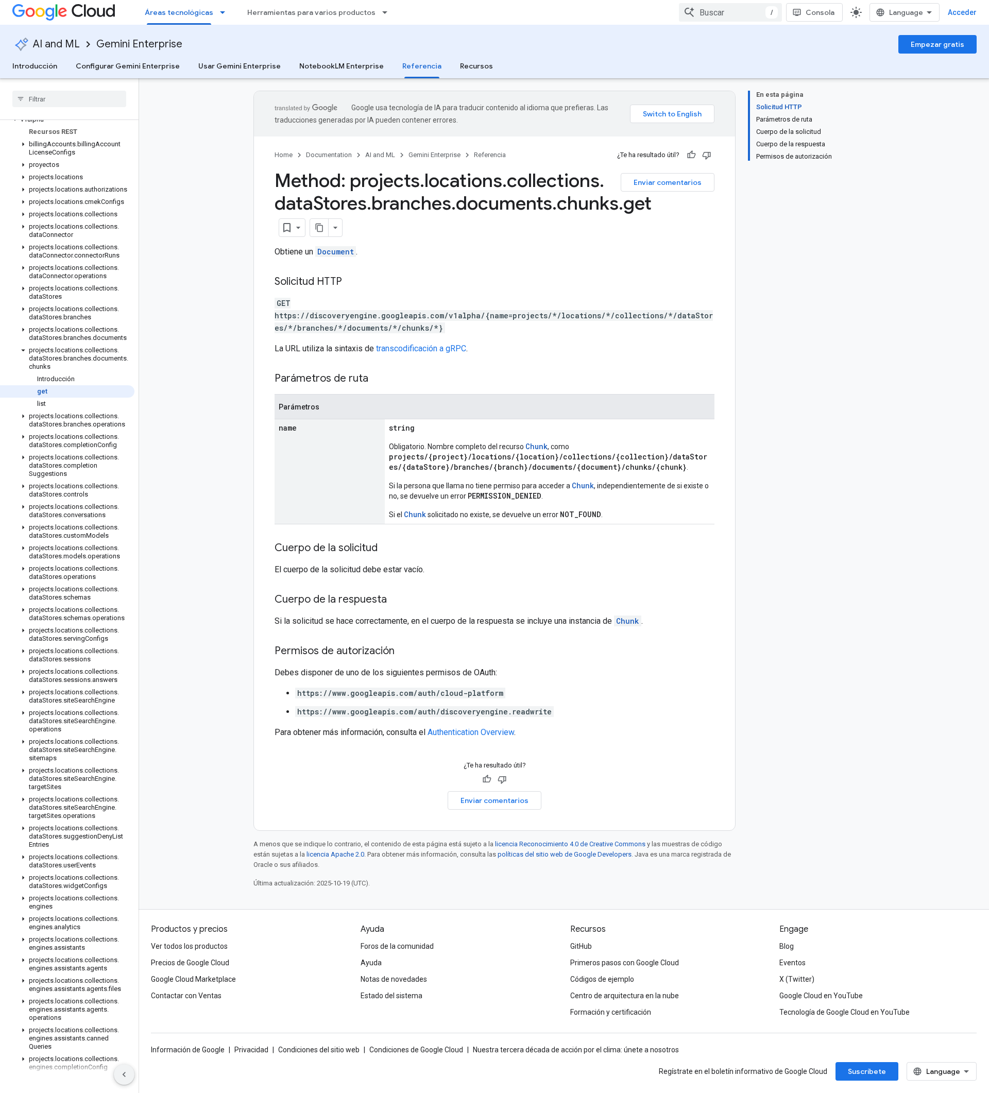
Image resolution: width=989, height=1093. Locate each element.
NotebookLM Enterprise (341, 66)
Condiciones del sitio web (319, 1050)
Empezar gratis (937, 44)
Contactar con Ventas (186, 996)
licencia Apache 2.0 (335, 854)
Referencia (421, 66)
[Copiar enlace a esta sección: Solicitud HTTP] (352, 282)
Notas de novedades (394, 979)
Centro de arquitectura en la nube (624, 996)
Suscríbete (867, 1071)
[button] (67, 148)
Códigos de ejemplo (602, 979)
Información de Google (188, 1050)
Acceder (962, 12)
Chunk (536, 446)
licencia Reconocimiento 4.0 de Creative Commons (570, 844)
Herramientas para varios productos (311, 12)
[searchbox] (69, 99)
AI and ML (56, 44)
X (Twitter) (796, 979)
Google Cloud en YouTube (821, 996)
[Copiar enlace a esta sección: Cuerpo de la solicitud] (388, 548)
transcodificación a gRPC (421, 348)
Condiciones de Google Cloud (416, 1050)
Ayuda (371, 963)
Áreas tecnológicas (179, 12)
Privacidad (251, 1050)
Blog (786, 946)
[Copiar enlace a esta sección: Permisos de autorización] (405, 651)
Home (284, 155)
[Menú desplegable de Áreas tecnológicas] (225, 12)
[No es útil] (706, 155)
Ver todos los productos (189, 946)
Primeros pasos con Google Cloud (624, 963)
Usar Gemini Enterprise (239, 66)
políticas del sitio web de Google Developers (565, 854)
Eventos (792, 963)
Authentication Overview (471, 732)
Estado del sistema (391, 996)
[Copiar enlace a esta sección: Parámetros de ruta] (378, 379)
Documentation (329, 155)
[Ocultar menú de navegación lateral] (124, 1074)
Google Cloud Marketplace (193, 979)
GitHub (581, 946)
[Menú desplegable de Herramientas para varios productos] (388, 12)
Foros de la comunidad (397, 946)
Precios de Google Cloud (190, 963)
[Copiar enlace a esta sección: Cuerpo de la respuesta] (397, 600)
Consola (820, 12)
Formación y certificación (610, 1012)
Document (335, 252)
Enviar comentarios (668, 182)
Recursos (476, 66)
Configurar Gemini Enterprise (128, 66)
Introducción (34, 66)
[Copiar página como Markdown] (319, 227)
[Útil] (691, 155)
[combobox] (730, 12)
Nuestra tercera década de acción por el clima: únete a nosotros (576, 1050)
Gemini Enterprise (139, 44)
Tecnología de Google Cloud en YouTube (844, 1012)
